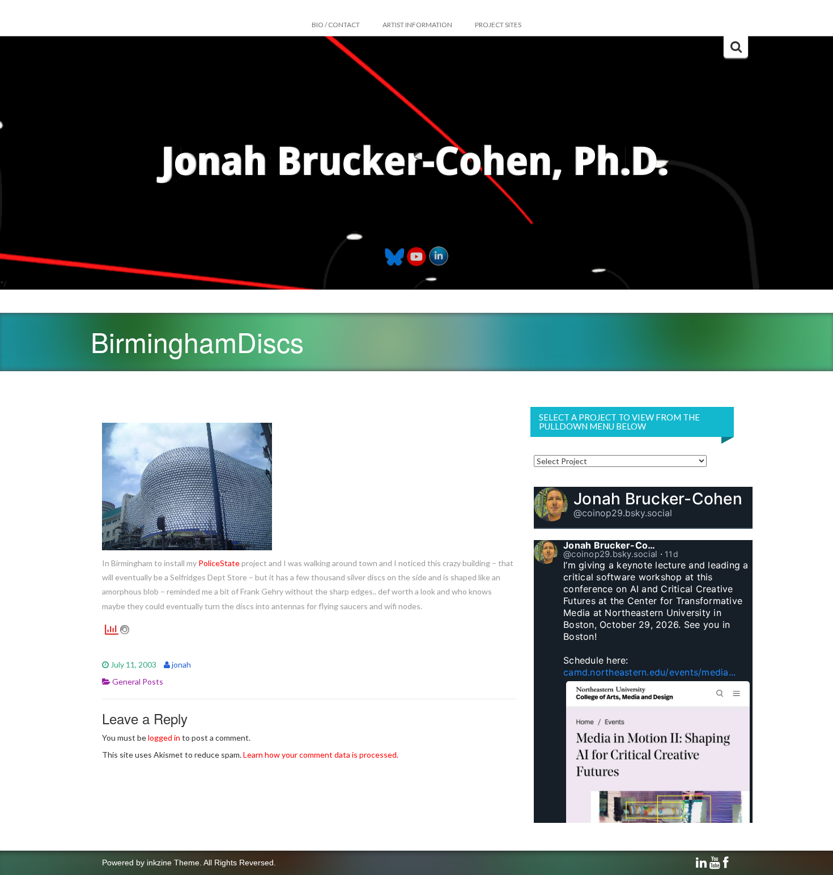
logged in (164, 737)
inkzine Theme (173, 862)
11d (671, 554)
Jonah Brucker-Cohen (657, 498)
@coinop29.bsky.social (622, 513)
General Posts (137, 681)
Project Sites (498, 24)
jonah (181, 664)
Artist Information (417, 24)
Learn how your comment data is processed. (320, 754)
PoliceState (219, 563)
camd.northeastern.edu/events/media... (649, 672)
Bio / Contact (336, 24)
